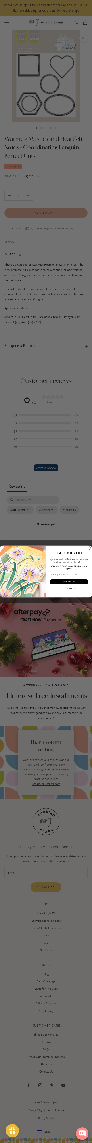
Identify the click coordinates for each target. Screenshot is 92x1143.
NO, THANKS (69, 588)
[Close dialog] (89, 548)
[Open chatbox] (82, 1133)
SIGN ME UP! (69, 581)
